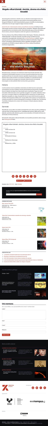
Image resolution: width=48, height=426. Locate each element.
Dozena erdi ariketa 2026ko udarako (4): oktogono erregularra (17, 261)
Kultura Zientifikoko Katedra (13, 422)
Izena (3, 320)
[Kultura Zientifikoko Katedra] (15, 402)
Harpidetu (39, 194)
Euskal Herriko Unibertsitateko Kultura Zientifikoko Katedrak (18, 26)
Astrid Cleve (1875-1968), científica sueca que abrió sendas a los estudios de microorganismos (9, 362)
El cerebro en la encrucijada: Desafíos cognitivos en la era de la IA (10, 351)
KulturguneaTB (8, 119)
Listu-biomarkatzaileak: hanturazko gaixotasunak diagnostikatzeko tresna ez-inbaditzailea (23, 260)
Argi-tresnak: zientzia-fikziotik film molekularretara (9, 291)
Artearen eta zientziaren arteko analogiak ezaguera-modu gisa (8, 283)
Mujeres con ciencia (7, 359)
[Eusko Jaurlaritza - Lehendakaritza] (24, 414)
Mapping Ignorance (6, 370)
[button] (13, 176)
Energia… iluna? (5, 273)
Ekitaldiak (4, 6)
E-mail (3, 325)
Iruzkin (3, 308)
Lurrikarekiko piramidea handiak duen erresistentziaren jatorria (17, 254)
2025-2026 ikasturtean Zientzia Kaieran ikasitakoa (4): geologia (17, 258)
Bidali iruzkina (6, 334)
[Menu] (45, 1)
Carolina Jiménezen (30, 38)
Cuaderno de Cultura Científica (9, 348)
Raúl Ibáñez (26, 43)
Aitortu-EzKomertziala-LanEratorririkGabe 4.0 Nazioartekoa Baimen (24, 423)
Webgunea (4, 329)
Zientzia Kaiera (7, 423)
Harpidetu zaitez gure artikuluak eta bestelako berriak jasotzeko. (23, 191)
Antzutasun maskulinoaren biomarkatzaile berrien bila (15, 256)
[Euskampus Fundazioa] (37, 401)
